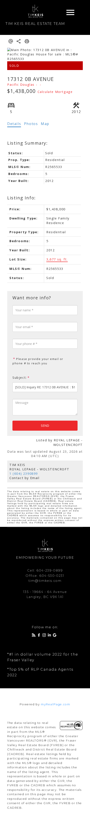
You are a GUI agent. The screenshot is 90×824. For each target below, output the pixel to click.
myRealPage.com (55, 704)
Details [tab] (14, 123)
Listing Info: (21, 198)
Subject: (19, 377)
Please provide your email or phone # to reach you (37, 361)
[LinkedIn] (50, 635)
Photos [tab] (31, 123)
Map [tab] (45, 123)
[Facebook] (39, 635)
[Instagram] (45, 635)
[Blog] (34, 635)
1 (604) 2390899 (23, 473)
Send (45, 425)
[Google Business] (55, 635)
